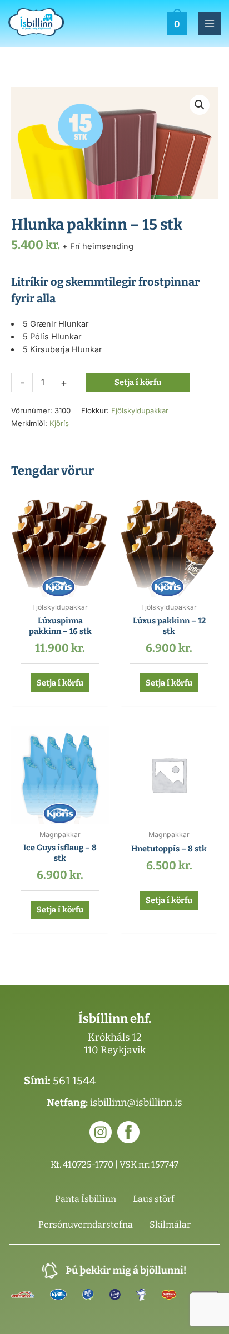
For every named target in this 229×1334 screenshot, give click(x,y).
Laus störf (154, 1199)
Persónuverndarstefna (85, 1224)
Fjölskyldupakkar (139, 410)
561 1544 (74, 1080)
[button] (200, 105)
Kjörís (59, 423)
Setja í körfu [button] (60, 683)
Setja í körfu (137, 382)
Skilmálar (170, 1224)
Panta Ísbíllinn (85, 1199)
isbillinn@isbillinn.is (136, 1103)
